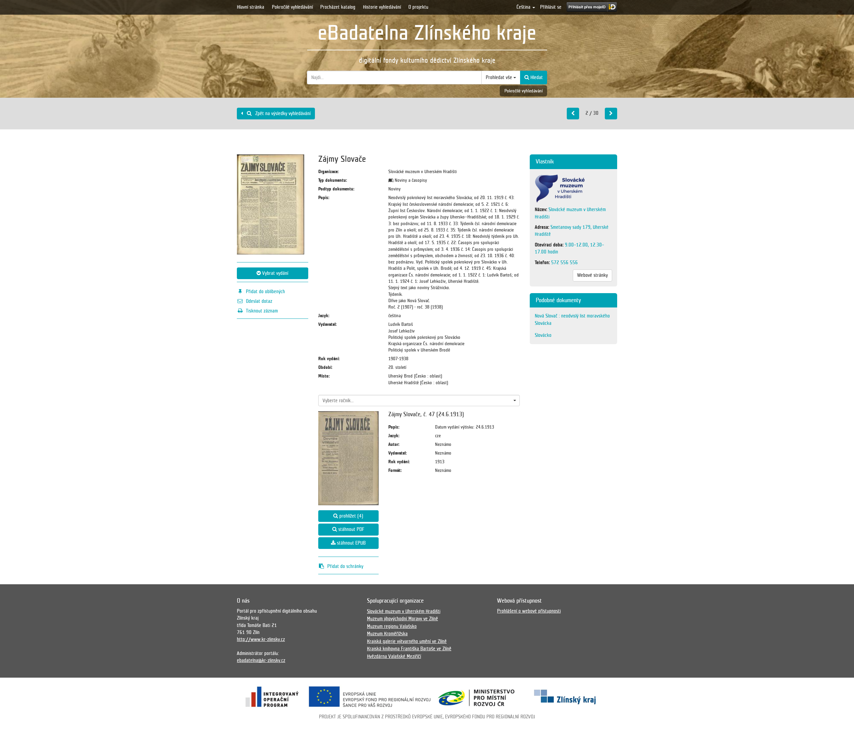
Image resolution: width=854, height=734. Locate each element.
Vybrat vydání (274, 273)
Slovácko (543, 335)
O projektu (418, 7)
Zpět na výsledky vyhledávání (282, 113)
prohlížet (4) (350, 516)
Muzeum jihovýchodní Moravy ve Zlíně (402, 618)
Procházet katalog (337, 7)
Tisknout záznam (262, 310)
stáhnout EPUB (351, 543)
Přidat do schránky (345, 566)
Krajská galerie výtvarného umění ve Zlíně (407, 641)
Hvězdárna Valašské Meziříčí (394, 656)
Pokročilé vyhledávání (292, 7)
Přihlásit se (550, 7)
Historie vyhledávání (382, 7)
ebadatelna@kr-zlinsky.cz (261, 660)
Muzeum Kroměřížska (387, 633)
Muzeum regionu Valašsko (392, 626)
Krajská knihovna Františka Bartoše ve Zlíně (409, 648)
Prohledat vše (499, 77)
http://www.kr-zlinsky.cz (261, 639)
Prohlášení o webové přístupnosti (529, 611)
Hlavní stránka (250, 7)
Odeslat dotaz (259, 301)
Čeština (524, 7)
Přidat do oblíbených (265, 291)
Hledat (536, 77)
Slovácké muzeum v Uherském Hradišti (403, 611)
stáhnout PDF (350, 529)
